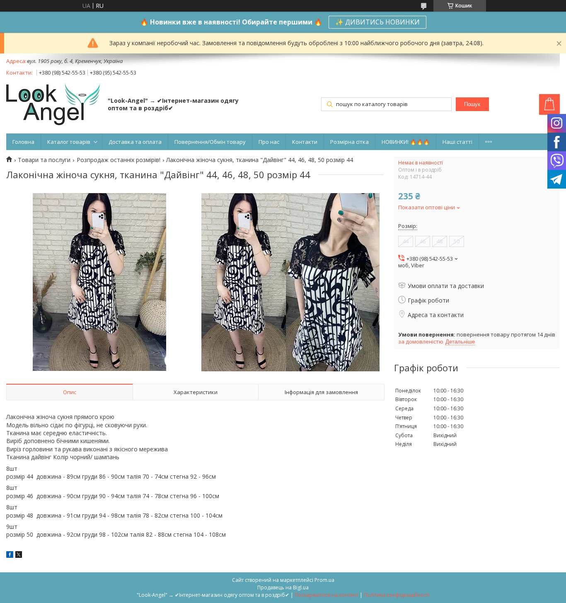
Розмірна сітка (349, 141)
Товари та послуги (44, 160)
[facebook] (9, 555)
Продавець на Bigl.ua (283, 587)
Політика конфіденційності (397, 594)
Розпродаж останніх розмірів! (118, 160)
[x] (18, 555)
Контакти (304, 141)
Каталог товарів (68, 141)
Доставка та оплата (135, 141)
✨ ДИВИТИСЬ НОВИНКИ (377, 22)
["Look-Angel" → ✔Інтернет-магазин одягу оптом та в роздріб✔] (53, 105)
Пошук (472, 104)
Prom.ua (324, 580)
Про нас (269, 141)
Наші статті (457, 141)
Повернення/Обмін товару (210, 141)
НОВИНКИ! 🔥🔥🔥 (406, 141)
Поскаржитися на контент (326, 594)
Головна (23, 141)
